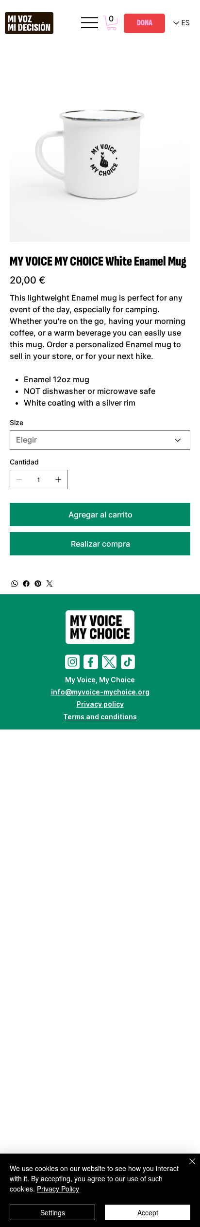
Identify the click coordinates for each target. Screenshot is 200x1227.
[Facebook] (26, 583)
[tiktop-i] (127, 662)
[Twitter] (49, 583)
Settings (52, 1212)
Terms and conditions (100, 716)
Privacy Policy (58, 1188)
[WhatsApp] (14, 583)
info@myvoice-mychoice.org (100, 692)
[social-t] (109, 662)
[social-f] (90, 662)
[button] (111, 23)
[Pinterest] (38, 583)
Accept (147, 1212)
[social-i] (72, 662)
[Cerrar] (186, 1167)
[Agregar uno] (58, 479)
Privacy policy (100, 704)
